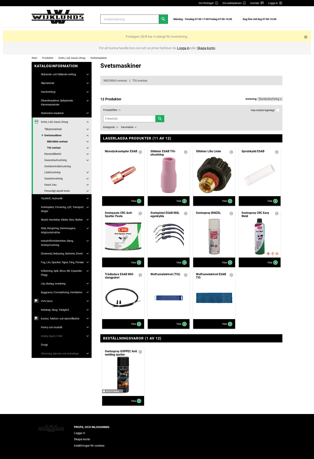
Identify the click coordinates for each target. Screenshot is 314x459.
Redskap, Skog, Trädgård (55, 309)
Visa (133, 200)
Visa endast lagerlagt (263, 110)
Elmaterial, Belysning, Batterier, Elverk (62, 253)
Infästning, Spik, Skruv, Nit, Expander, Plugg (61, 272)
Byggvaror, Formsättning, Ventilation (61, 292)
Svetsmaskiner (98, 57)
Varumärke (127, 127)
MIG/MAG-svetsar (57, 141)
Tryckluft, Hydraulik (52, 198)
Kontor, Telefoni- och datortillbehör (60, 318)
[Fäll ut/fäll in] (87, 74)
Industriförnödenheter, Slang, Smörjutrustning (57, 242)
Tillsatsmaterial (53, 129)
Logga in (79, 433)
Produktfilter (110, 110)
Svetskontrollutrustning (57, 166)
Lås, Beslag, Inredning (53, 283)
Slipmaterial (47, 83)
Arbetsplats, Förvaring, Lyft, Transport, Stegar (62, 209)
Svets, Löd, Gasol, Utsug (71, 57)
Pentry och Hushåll (51, 327)
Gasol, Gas (50, 184)
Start (34, 57)
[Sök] (163, 19)
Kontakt (254, 3)
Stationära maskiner (52, 113)
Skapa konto (82, 439)
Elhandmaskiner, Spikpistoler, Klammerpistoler (57, 102)
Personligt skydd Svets (57, 190)
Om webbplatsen (231, 3)
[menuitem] (204, 19)
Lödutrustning (52, 172)
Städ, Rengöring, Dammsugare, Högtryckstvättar (58, 230)
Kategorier (109, 127)
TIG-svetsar (54, 147)
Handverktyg (48, 91)
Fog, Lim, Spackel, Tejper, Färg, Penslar (62, 262)
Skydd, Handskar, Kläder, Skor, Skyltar (62, 219)
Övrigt (44, 344)
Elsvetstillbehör (52, 153)
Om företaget (206, 3)
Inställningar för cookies (89, 445)
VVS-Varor (47, 301)
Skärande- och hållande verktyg (58, 74)
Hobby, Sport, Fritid (51, 336)
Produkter (47, 57)
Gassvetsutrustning (55, 160)
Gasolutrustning (53, 178)
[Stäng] (305, 37)
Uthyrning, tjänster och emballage (60, 353)
